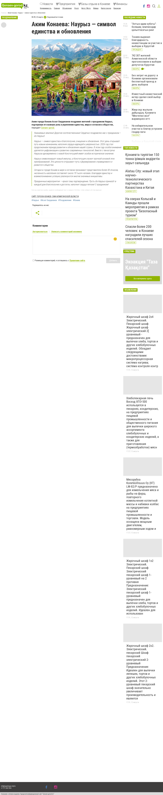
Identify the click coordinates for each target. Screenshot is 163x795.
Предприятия (67, 4)
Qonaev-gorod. (48, 127)
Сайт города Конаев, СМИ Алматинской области (55, 196)
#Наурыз (35, 200)
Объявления (67, 8)
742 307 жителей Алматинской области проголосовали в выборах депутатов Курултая (146, 60)
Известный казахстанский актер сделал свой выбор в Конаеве (147, 97)
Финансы (121, 4)
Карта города (106, 8)
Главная (57, 8)
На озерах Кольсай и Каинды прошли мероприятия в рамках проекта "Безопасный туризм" (142, 207)
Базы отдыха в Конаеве (95, 4)
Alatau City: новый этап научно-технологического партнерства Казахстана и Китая (142, 179)
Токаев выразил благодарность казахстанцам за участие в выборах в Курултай (147, 41)
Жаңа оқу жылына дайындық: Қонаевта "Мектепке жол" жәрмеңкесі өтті (144, 114)
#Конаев (76, 200)
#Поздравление (64, 200)
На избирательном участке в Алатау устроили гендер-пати (147, 128)
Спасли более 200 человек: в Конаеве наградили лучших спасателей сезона (139, 233)
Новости (48, 4)
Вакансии (117, 8)
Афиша (95, 8)
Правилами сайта (77, 260)
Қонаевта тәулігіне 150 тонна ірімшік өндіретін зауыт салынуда (142, 159)
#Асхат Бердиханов (48, 200)
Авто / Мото (86, 8)
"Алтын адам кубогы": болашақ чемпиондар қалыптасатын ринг (144, 26)
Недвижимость (45, 8)
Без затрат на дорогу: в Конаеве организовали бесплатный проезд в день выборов (145, 80)
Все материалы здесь (143, 278)
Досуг (76, 8)
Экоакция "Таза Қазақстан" (141, 265)
